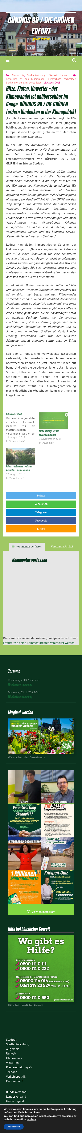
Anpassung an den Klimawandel (25, 78)
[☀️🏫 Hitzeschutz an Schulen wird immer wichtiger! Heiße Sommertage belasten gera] (57, 787)
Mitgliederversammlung (20, 684)
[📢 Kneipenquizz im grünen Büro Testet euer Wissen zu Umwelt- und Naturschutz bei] (57, 887)
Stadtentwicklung (36, 75)
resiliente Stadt (33, 82)
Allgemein (12, 1049)
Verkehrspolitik (16, 1076)
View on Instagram (43, 911)
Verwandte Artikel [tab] (62, 546)
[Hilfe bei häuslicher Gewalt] (41, 1000)
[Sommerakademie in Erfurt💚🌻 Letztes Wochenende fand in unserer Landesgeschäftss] (24, 787)
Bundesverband (16, 1092)
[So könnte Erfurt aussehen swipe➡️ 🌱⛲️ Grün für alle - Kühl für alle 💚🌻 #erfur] (57, 853)
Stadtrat (53, 75)
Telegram (41, 512)
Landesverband (16, 1096)
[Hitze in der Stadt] (22, 427)
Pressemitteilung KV (19, 1067)
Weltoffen (12, 1063)
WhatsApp (41, 503)
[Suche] (74, 60)
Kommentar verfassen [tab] (28, 546)
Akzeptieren (13, 1126)
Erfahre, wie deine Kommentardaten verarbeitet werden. (39, 643)
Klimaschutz (17, 75)
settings (31, 1119)
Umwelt (64, 75)
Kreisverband (14, 1081)
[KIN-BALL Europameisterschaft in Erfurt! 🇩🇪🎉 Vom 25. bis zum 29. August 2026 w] (57, 820)
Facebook (41, 520)
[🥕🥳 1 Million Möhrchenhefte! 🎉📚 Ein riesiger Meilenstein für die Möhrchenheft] (24, 887)
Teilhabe (11, 1072)
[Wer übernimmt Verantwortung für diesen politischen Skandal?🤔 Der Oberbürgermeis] (24, 820)
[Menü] (7, 60)
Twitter (41, 495)
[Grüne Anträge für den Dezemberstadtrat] (53, 420)
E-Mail (41, 528)
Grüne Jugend (15, 1101)
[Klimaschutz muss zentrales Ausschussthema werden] (20, 456)
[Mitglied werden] (41, 752)
